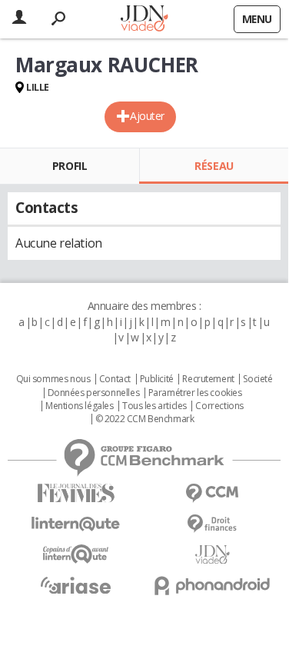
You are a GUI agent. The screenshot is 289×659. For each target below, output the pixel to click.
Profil (69, 165)
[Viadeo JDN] (212, 554)
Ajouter (147, 115)
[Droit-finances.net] (212, 524)
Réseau (213, 165)
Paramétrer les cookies (195, 393)
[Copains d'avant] (76, 554)
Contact (115, 379)
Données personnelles (94, 393)
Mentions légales (79, 406)
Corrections (219, 406)
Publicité (157, 379)
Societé (257, 379)
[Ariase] (76, 585)
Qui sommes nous (53, 379)
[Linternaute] (76, 524)
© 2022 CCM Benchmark (144, 419)
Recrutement (208, 379)
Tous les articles (154, 406)
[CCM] (212, 493)
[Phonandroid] (212, 585)
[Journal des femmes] (76, 493)
